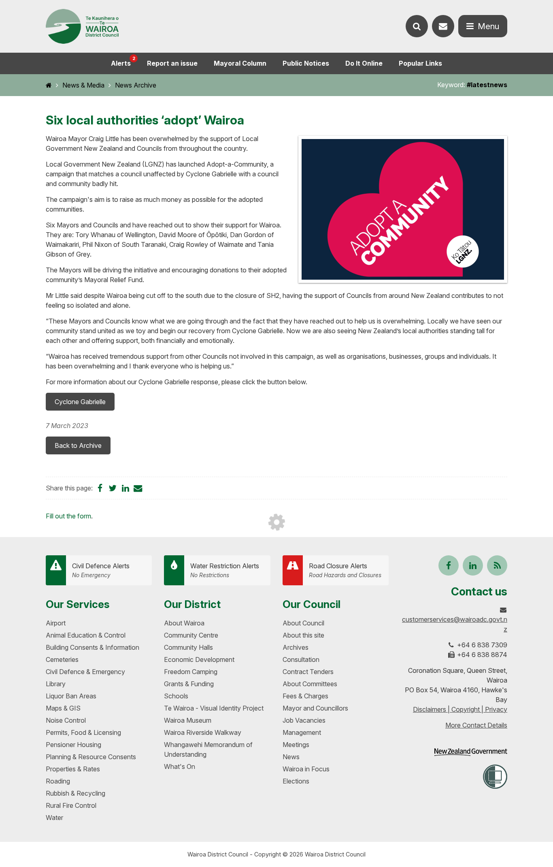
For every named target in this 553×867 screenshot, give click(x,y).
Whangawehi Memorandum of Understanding (208, 749)
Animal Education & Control (85, 635)
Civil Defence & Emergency (85, 672)
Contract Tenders (308, 672)
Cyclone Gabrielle (80, 402)
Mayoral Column (240, 63)
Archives (295, 647)
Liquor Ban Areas (71, 696)
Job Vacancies (304, 720)
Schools (176, 696)
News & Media (83, 85)
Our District (192, 604)
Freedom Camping (190, 672)
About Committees (310, 684)
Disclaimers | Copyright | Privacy (460, 709)
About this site (303, 635)
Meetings (296, 745)
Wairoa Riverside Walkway (202, 732)
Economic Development (199, 659)
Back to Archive (78, 445)
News (291, 757)
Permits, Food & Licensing (83, 732)
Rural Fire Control (71, 805)
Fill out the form (68, 516)
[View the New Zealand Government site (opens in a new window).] (470, 752)
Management (302, 732)
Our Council (311, 604)
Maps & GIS (63, 708)
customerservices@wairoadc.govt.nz (454, 624)
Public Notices (306, 63)
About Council (303, 623)
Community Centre (191, 635)
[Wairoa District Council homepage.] (82, 26)
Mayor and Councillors (315, 708)
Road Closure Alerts (345, 570)
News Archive (135, 85)
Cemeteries (62, 659)
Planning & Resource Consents (91, 757)
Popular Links (420, 63)
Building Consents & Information (92, 647)
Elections (296, 781)
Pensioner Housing (73, 745)
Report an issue (172, 63)
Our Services (78, 604)
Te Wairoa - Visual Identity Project (214, 708)
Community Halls (188, 647)
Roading (58, 781)
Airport (56, 623)
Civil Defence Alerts (101, 570)
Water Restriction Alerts (224, 570)
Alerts (123, 61)
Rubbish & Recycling (75, 793)
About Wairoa (184, 623)
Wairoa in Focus (306, 769)
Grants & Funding (189, 684)
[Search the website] (417, 26)
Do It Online (364, 63)
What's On (179, 766)
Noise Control (66, 720)
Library (56, 684)
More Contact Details (476, 725)
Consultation (301, 659)
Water (54, 817)
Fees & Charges (305, 696)
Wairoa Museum (187, 720)
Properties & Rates (73, 769)
